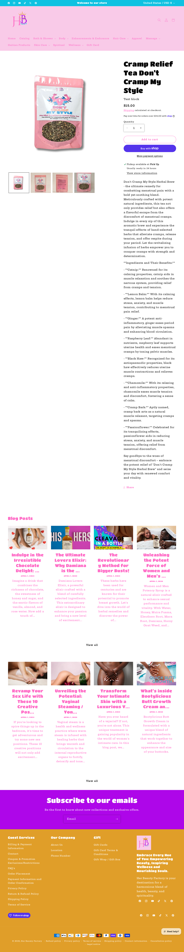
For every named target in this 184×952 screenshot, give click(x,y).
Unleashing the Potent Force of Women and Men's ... (156, 565)
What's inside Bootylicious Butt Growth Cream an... (156, 698)
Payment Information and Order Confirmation (24, 881)
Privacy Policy (17, 888)
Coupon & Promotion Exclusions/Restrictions (24, 861)
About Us (57, 844)
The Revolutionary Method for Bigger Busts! (113, 562)
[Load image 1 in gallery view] (19, 183)
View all (92, 645)
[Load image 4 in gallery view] (84, 183)
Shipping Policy (18, 899)
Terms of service (92, 941)
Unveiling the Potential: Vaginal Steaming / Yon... (70, 701)
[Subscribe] (116, 819)
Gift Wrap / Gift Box (107, 859)
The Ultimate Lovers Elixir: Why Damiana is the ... (70, 562)
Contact (13, 853)
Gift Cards (101, 844)
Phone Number (60, 855)
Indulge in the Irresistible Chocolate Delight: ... (28, 562)
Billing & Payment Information (20, 846)
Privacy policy (72, 941)
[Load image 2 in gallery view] (41, 183)
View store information (142, 173)
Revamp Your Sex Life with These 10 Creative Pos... (27, 701)
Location (56, 850)
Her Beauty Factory (31, 941)
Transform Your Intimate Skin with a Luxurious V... (113, 698)
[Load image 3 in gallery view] (62, 183)
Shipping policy (113, 941)
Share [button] (130, 487)
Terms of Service (19, 904)
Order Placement (19, 873)
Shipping (129, 110)
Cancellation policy (161, 941)
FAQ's (11, 868)
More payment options (150, 156)
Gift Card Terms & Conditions (106, 852)
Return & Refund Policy (23, 893)
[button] (44, 38)
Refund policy (53, 941)
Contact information (136, 941)
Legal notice (93, 944)
